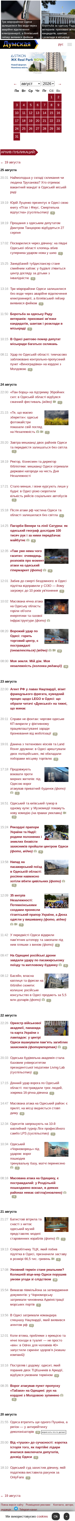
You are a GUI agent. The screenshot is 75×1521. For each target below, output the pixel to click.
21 (44, 121)
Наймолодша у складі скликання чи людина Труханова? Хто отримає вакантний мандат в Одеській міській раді (38, 185)
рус (60, 44)
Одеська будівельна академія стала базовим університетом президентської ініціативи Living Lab (37, 1065)
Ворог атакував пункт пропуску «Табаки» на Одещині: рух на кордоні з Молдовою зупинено (35, 1390)
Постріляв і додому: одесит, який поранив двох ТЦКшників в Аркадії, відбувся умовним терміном (36, 1370)
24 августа (8, 384)
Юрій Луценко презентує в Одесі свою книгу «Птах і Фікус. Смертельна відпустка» (39, 207)
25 (23, 129)
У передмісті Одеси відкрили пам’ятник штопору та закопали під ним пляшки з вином (36, 939)
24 (16, 129)
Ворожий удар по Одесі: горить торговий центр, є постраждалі (29, 640)
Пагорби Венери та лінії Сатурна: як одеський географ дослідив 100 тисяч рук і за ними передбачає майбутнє (39, 533)
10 (16, 113)
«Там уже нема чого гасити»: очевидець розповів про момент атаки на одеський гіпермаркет (27, 560)
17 (16, 121)
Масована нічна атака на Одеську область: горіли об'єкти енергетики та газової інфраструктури (28, 611)
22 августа (8, 1015)
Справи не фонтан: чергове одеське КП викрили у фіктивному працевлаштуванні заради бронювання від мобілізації (37, 726)
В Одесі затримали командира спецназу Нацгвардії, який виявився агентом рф (37, 1320)
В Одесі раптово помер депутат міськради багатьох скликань (35, 341)
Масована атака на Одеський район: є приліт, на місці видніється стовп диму (39, 1108)
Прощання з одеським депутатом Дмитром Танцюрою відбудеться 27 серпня (37, 228)
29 (51, 129)
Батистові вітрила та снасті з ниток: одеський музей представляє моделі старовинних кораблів (32, 1228)
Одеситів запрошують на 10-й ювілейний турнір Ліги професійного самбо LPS (37, 1128)
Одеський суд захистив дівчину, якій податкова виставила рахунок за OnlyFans (38, 1472)
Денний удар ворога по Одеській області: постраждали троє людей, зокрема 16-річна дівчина (36, 1087)
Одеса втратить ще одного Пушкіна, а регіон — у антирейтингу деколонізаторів (39, 1427)
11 (23, 113)
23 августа (8, 681)
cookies (42, 1516)
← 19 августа (10, 162)
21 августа (8, 1211)
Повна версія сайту (12, 1504)
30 (58, 129)
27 (37, 129)
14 (44, 113)
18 (23, 121)
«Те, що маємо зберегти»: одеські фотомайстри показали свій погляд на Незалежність (26, 422)
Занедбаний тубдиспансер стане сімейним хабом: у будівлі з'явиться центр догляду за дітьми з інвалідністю (37, 271)
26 (30, 129)
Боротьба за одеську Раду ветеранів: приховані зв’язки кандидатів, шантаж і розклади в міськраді (36, 321)
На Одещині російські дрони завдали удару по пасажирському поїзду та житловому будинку (37, 960)
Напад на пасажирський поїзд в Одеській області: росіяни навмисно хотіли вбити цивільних (35, 871)
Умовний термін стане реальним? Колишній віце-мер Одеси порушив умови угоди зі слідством (38, 1274)
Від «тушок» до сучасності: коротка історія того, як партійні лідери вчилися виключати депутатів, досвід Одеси (38, 1450)
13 (37, 113)
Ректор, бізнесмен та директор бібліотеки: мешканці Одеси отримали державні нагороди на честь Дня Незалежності (39, 469)
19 (30, 121)
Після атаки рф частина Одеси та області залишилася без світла (35, 512)
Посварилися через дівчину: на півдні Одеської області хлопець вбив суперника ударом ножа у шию (38, 248)
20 (37, 121)
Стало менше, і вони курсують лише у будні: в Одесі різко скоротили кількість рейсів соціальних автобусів (39, 491)
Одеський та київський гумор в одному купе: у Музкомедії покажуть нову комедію (37, 808)
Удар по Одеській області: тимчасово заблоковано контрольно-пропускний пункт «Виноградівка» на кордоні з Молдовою (38, 362)
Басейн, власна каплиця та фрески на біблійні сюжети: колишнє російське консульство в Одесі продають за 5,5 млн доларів (38, 988)
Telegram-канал (28, 1509)
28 (44, 129)
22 (51, 121)
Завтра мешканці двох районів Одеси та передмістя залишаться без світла (38, 445)
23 (58, 121)
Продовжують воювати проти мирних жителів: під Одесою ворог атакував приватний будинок (38, 779)
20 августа (8, 1414)
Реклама (37, 73)
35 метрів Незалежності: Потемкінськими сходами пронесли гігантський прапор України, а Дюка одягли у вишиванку (38, 907)
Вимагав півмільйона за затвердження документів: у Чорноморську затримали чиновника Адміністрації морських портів (39, 1297)
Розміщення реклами (38, 1504)
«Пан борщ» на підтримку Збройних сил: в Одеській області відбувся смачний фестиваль (37, 397)
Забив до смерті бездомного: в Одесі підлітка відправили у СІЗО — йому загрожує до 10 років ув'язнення (38, 585)
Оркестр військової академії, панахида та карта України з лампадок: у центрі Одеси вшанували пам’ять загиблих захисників (39, 1035)
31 (16, 136)
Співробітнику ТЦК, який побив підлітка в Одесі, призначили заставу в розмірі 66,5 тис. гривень (38, 1254)
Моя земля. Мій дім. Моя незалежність (36, 663)
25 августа (8, 170)
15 (51, 113)
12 (30, 113)
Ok (56, 1516)
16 (58, 113)
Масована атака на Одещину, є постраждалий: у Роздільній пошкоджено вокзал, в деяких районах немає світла (36, 1185)
